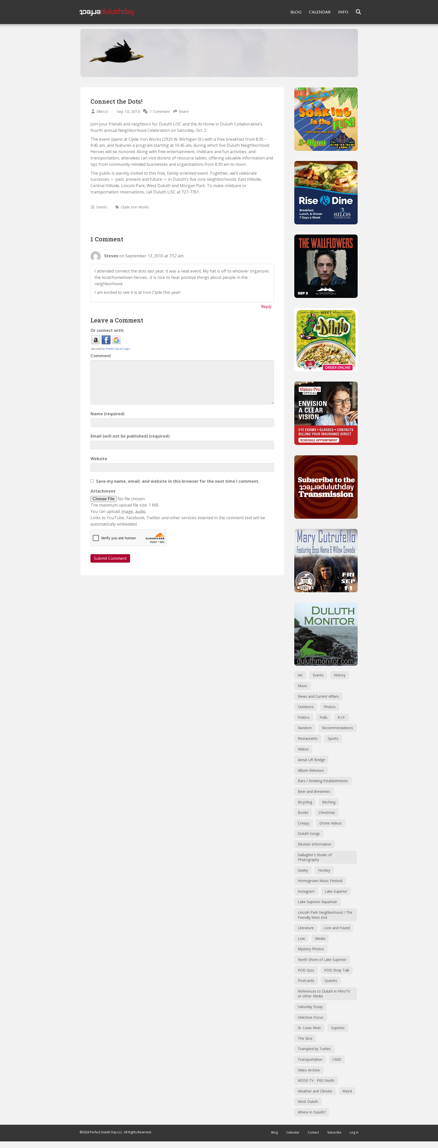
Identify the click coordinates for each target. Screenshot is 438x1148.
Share (184, 111)
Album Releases (311, 770)
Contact (313, 1132)
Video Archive (309, 1070)
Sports (333, 738)
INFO (343, 11)
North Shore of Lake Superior (322, 959)
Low (301, 938)
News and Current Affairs (318, 696)
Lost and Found (337, 927)
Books (303, 812)
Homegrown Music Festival (320, 880)
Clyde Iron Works (135, 207)
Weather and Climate (315, 1091)
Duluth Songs (309, 833)
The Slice (305, 1038)
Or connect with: (107, 330)
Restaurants (308, 738)
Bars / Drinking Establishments (323, 780)
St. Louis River (309, 1027)
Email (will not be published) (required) (130, 436)
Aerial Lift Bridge (311, 759)
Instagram (306, 891)
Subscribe (334, 1132)
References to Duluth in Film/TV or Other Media (324, 994)
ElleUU (102, 111)
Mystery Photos (311, 948)
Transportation (310, 1059)
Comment (100, 355)
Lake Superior (336, 891)
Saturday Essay (310, 1006)
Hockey (324, 870)
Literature (306, 927)
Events (101, 207)
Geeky (303, 870)
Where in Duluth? (312, 1112)
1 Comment (160, 111)
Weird (347, 1091)
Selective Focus (310, 1017)
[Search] (355, 12)
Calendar (292, 1132)
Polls (323, 717)
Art (300, 675)
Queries (330, 980)
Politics (303, 717)
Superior (338, 1027)
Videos (303, 749)
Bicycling (305, 802)
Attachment (103, 491)
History (339, 675)
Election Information (314, 844)
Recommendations (337, 727)
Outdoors (306, 706)
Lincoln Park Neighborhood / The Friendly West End (325, 915)
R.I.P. (341, 717)
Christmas (327, 812)
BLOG (295, 11)
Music (302, 685)
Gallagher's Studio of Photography (315, 857)
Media (320, 938)
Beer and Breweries (314, 791)
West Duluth (308, 1101)
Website (98, 458)
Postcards (306, 980)
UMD (337, 1059)
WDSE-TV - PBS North (316, 1080)
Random (305, 727)
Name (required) (107, 414)
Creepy (303, 823)
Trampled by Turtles (314, 1048)
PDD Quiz (306, 970)
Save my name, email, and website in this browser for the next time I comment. (177, 481)
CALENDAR (320, 11)
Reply (266, 306)
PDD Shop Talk (336, 970)
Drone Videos (330, 823)
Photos (330, 706)
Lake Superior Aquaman (317, 901)
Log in (354, 1132)
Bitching (328, 802)
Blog (274, 1132)
